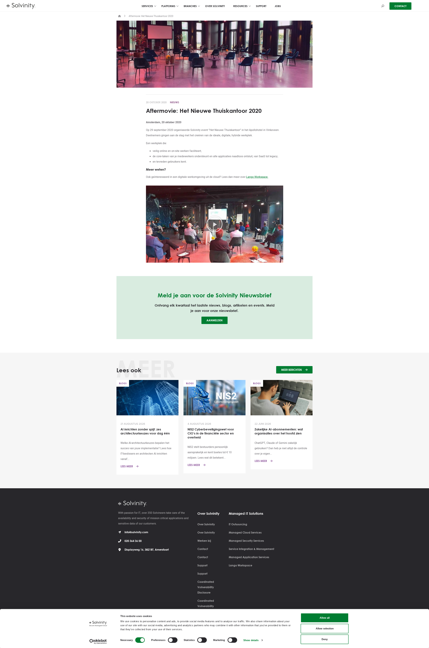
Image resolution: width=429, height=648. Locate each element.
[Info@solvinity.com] (119, 532)
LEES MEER (127, 466)
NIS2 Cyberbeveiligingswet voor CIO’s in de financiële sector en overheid (211, 433)
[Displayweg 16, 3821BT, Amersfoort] (119, 549)
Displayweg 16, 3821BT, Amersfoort (147, 549)
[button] (214, 224)
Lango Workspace (240, 565)
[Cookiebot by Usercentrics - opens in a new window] (98, 641)
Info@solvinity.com (136, 532)
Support (202, 565)
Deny (325, 639)
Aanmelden (214, 320)
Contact (202, 549)
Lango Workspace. (257, 177)
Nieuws (174, 102)
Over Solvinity (206, 524)
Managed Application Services (249, 557)
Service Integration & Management (251, 549)
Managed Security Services (246, 540)
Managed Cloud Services (245, 532)
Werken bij (204, 540)
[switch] (172, 640)
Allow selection (325, 628)
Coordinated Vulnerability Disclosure (205, 587)
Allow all (325, 617)
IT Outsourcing (238, 524)
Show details (251, 640)
